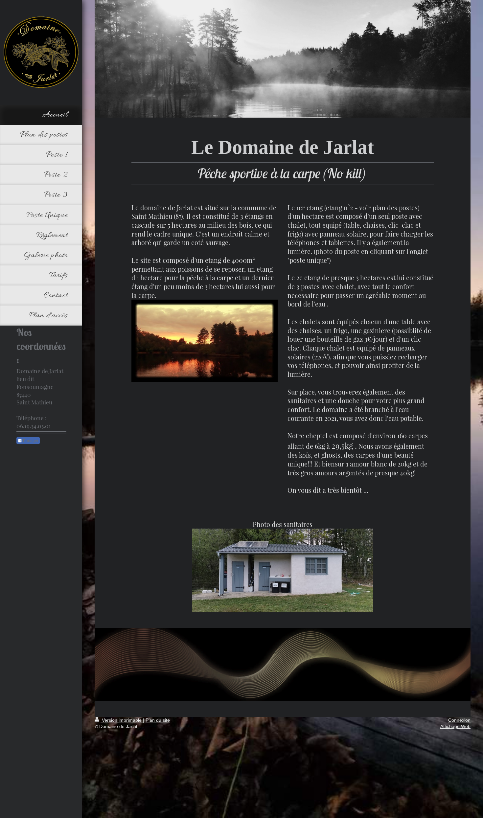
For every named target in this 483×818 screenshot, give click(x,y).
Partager (30, 441)
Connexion (459, 720)
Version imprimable (122, 720)
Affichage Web (455, 726)
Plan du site (158, 720)
